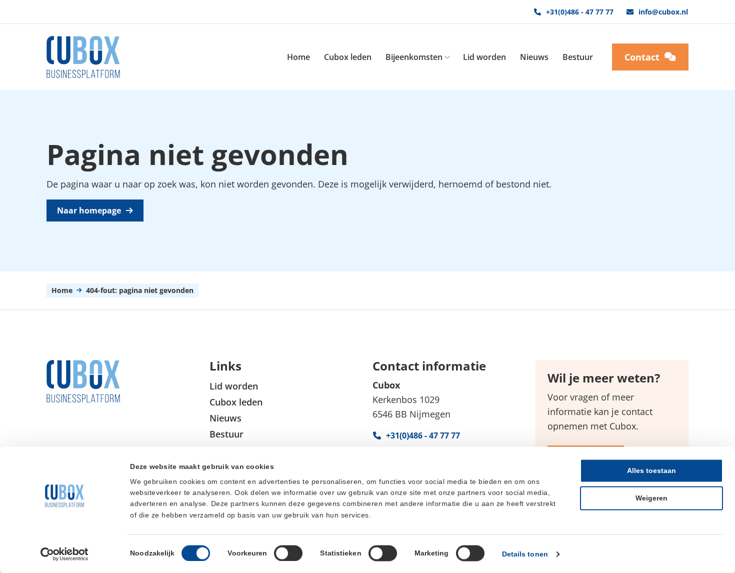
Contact (642, 57)
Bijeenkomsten (414, 57)
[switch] (288, 553)
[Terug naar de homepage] (83, 57)
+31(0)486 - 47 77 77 (580, 11)
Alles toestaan (651, 470)
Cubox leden (348, 57)
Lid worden (484, 57)
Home (298, 57)
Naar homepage (89, 210)
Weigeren (652, 498)
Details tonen (525, 554)
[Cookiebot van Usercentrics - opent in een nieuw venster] (64, 554)
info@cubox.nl (663, 11)
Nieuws (534, 57)
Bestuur (577, 57)
